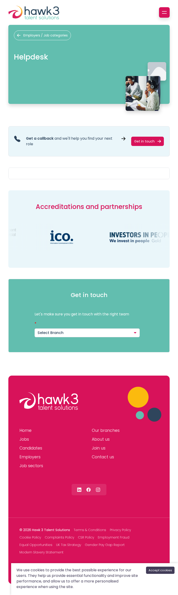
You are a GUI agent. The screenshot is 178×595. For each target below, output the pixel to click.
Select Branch (51, 332)
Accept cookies (160, 570)
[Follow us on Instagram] (98, 489)
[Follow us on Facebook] (88, 489)
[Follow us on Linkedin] (79, 489)
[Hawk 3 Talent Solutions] (48, 401)
